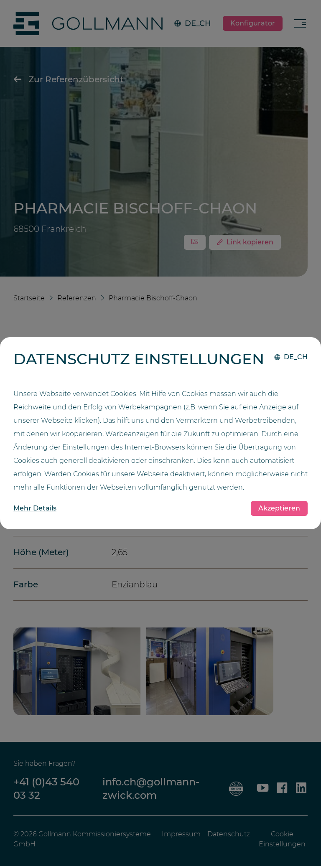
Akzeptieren (279, 508)
